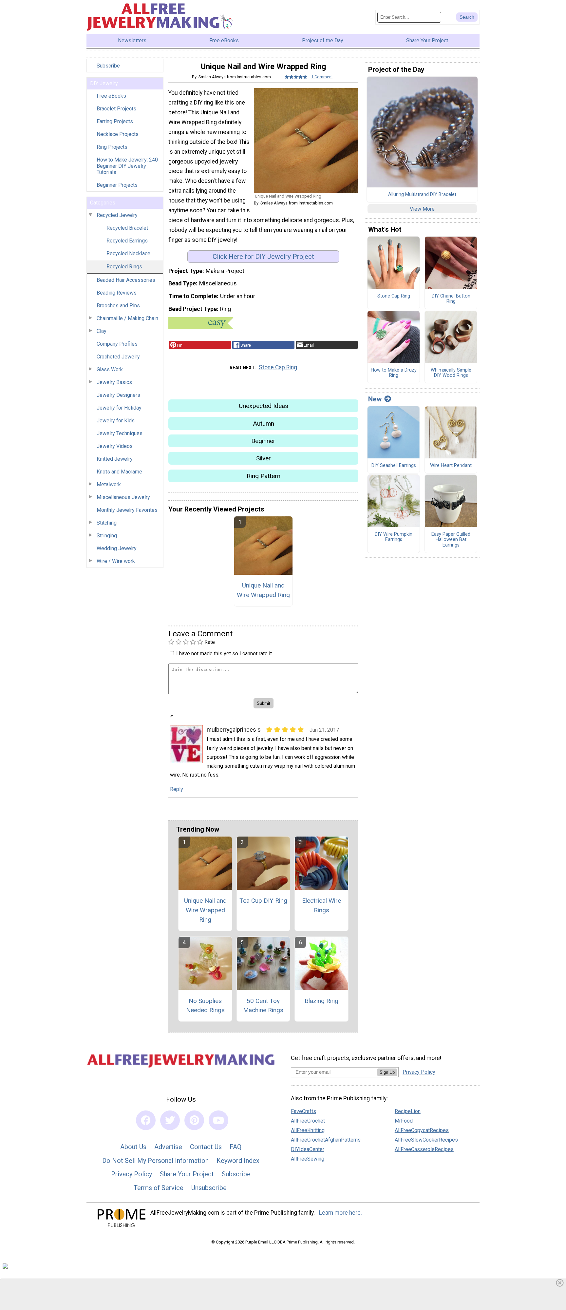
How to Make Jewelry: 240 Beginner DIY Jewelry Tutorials (127, 166)
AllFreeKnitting (308, 1130)
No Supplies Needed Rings (205, 1005)
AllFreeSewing (307, 1159)
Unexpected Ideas (263, 406)
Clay (101, 331)
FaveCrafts (303, 1111)
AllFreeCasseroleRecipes (424, 1149)
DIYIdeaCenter (307, 1149)
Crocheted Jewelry (118, 357)
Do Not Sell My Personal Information (155, 1161)
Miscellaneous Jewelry (123, 497)
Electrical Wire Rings (321, 905)
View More (422, 209)
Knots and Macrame (119, 472)
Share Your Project (187, 1174)
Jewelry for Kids (116, 420)
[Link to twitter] (170, 1120)
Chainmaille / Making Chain (127, 318)
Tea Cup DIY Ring (263, 900)
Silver (263, 458)
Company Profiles (117, 344)
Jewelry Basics (114, 382)
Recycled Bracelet (127, 228)
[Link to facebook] (146, 1120)
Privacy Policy (131, 1174)
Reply (176, 789)
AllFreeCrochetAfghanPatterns (326, 1140)
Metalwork (109, 484)
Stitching (107, 523)
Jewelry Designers (118, 395)
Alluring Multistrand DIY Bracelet (422, 194)
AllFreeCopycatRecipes (422, 1130)
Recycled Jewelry (117, 215)
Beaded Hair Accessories (126, 280)
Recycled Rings (124, 266)
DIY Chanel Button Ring (451, 299)
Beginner (263, 441)
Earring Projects (115, 121)
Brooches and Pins (118, 305)
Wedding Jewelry (117, 548)
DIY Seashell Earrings (393, 465)
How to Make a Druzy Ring (394, 373)
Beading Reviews (117, 293)
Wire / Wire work (116, 561)
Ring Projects (112, 147)
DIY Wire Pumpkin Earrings (393, 537)
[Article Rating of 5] (296, 76)
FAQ (235, 1147)
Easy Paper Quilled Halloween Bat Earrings (450, 540)
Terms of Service (158, 1188)
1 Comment (322, 76)
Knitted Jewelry (115, 459)
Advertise (168, 1147)
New (375, 399)
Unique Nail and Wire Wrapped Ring (263, 590)
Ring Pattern (263, 476)
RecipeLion (408, 1111)
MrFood (404, 1121)
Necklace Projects (118, 134)
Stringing (107, 535)
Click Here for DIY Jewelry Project (263, 256)
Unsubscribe (209, 1188)
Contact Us (206, 1147)
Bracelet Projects (116, 109)
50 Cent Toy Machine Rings (263, 1005)
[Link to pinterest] (194, 1120)
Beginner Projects (117, 185)
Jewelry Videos (115, 446)
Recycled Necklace (128, 253)
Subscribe (108, 66)
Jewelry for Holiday (119, 408)
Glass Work (110, 369)
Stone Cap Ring (278, 367)
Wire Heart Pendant (451, 465)
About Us (133, 1147)
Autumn (263, 423)
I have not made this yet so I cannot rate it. (224, 653)
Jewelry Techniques (119, 433)
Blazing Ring (321, 1001)
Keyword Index (238, 1161)
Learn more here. (340, 1212)
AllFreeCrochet (308, 1121)
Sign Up (387, 1072)
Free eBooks (111, 96)
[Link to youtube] (218, 1120)
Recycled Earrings (127, 241)
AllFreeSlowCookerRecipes (426, 1140)
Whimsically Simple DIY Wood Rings (451, 373)
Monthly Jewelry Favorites (127, 510)
